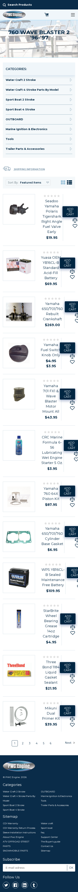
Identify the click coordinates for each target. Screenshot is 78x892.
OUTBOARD (14, 119)
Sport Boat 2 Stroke (20, 99)
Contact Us (47, 846)
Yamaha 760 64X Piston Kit (50, 494)
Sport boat (47, 827)
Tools (10, 139)
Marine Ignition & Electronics (26, 129)
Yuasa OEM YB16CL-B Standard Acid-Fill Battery (51, 267)
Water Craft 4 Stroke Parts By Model (32, 89)
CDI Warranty (10, 823)
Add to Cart (70, 211)
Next (68, 742)
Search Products (20, 4)
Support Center (49, 837)
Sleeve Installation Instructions (19, 832)
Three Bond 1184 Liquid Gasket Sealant (50, 672)
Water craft (47, 823)
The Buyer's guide (50, 841)
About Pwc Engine (13, 837)
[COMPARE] (75, 220)
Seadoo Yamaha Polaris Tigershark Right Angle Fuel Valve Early (51, 216)
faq (42, 832)
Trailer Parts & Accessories (25, 149)
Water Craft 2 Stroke (21, 80)
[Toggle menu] (73, 14)
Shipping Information (29, 169)
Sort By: (13, 182)
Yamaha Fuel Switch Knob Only (51, 350)
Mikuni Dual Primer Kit (51, 713)
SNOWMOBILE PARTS (15, 850)
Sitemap (45, 850)
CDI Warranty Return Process (19, 827)
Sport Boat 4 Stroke (20, 109)
